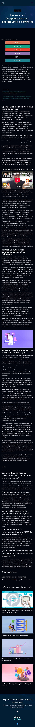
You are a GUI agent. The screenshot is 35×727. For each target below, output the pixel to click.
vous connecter (12, 580)
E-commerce (17, 10)
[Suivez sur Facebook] (17, 711)
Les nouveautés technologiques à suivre (15, 635)
